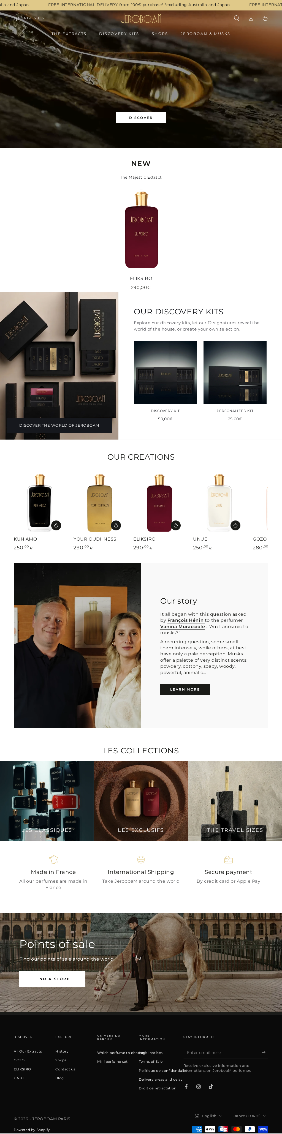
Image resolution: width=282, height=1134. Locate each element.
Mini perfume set (112, 1062)
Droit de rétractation (158, 1088)
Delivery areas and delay (161, 1079)
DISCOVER (141, 118)
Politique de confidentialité (163, 1071)
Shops (60, 1060)
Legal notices (151, 1053)
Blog (59, 1078)
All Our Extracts (28, 1051)
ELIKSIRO (22, 1069)
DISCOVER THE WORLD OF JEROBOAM (59, 425)
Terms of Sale (151, 1062)
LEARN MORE (185, 689)
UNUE (19, 1078)
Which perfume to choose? (121, 1053)
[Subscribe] (265, 1052)
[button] (236, 18)
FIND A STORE (52, 979)
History (62, 1051)
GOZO (19, 1060)
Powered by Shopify (32, 1130)
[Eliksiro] (141, 229)
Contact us (65, 1069)
